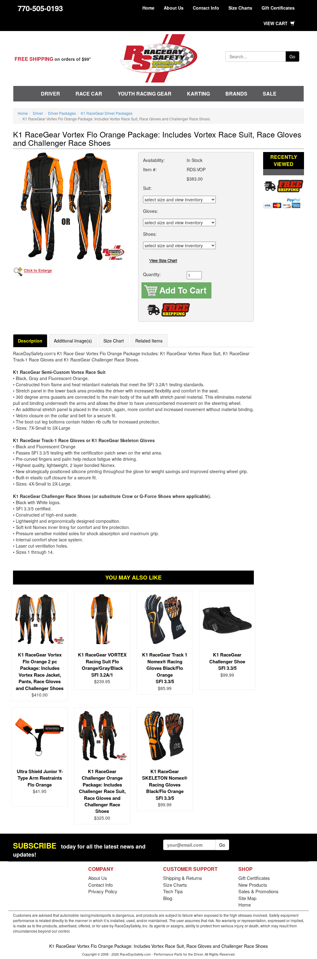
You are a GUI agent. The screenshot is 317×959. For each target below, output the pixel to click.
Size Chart (113, 341)
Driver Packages (62, 113)
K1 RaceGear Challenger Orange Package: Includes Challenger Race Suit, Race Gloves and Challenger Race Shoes (102, 791)
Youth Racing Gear (145, 93)
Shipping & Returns (182, 878)
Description (30, 341)
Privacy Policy (102, 891)
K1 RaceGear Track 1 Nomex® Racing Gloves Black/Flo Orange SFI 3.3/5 (164, 668)
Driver (50, 93)
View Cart (276, 23)
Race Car (89, 93)
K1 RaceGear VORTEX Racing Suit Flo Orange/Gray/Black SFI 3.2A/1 (102, 664)
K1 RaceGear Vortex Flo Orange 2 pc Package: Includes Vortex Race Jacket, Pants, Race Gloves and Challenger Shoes (39, 671)
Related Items (149, 341)
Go (292, 56)
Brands (236, 93)
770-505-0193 (40, 8)
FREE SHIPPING (34, 58)
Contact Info (206, 8)
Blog (167, 898)
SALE (269, 93)
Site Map (247, 898)
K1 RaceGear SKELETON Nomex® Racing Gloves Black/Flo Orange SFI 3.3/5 (164, 784)
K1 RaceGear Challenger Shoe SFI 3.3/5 (227, 661)
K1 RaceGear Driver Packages (106, 113)
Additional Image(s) (73, 341)
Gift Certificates (278, 8)
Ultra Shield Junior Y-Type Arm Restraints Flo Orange (40, 778)
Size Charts (240, 8)
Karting (198, 93)
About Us (174, 8)
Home (148, 8)
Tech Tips (173, 891)
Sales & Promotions (258, 891)
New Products (252, 884)
